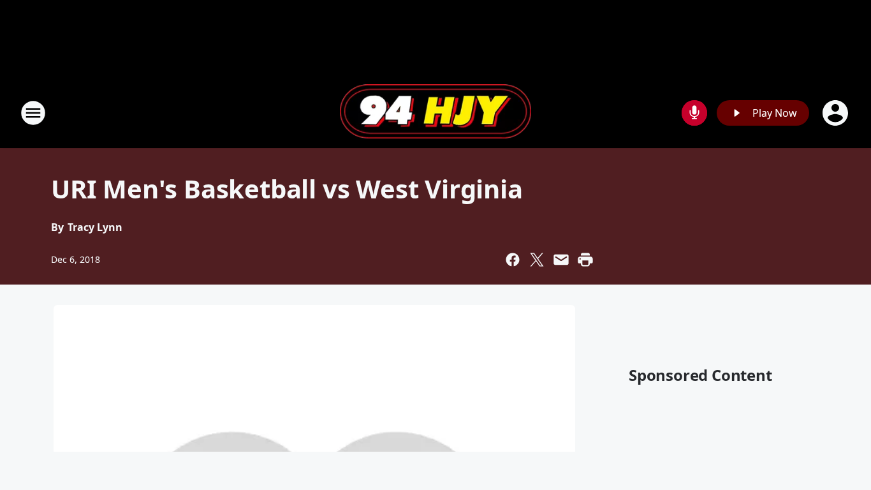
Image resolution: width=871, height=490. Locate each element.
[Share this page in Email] (561, 260)
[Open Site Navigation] (33, 113)
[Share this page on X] (537, 260)
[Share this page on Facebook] (513, 260)
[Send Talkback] (694, 113)
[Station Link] (435, 113)
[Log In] (837, 113)
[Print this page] (585, 260)
